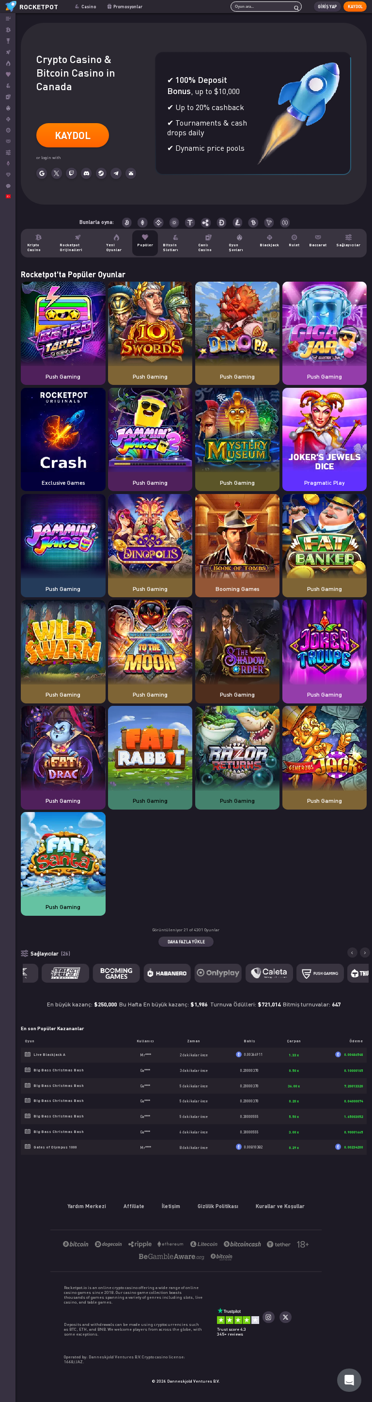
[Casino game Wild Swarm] (63, 642)
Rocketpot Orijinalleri (71, 247)
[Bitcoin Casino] (8, 29)
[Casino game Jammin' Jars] (63, 537)
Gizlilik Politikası (218, 1206)
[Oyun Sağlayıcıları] (8, 152)
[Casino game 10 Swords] (150, 324)
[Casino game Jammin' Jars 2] (150, 431)
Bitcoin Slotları (170, 247)
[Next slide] (365, 952)
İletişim (171, 1206)
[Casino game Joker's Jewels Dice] (324, 431)
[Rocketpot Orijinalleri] (8, 52)
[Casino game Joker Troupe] (324, 642)
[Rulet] (8, 130)
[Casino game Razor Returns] (237, 749)
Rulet (294, 244)
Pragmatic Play (324, 482)
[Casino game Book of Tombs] (237, 537)
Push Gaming (63, 376)
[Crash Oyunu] (8, 163)
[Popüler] (8, 74)
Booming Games (237, 588)
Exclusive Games (63, 482)
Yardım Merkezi (86, 1206)
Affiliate (134, 1206)
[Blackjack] (8, 119)
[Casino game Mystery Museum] (237, 431)
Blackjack (269, 244)
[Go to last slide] (352, 952)
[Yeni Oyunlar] (8, 63)
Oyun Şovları (236, 247)
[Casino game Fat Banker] (324, 537)
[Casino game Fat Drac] (63, 749)
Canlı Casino (205, 247)
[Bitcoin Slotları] (8, 85)
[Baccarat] (8, 141)
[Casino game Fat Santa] (63, 855)
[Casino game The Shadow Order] (237, 642)
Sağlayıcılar (348, 244)
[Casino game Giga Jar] (324, 324)
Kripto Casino (34, 247)
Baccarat (317, 244)
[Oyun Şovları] (8, 107)
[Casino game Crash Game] (63, 431)
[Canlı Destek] (8, 185)
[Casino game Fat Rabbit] (150, 749)
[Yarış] (8, 41)
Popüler (145, 244)
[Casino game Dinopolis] (150, 537)
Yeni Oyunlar (114, 247)
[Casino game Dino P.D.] (237, 324)
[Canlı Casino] (8, 96)
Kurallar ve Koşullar (280, 1206)
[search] (294, 6)
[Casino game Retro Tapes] (63, 324)
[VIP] (8, 174)
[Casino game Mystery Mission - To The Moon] (150, 642)
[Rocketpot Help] (349, 1380)
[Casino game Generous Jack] (324, 749)
